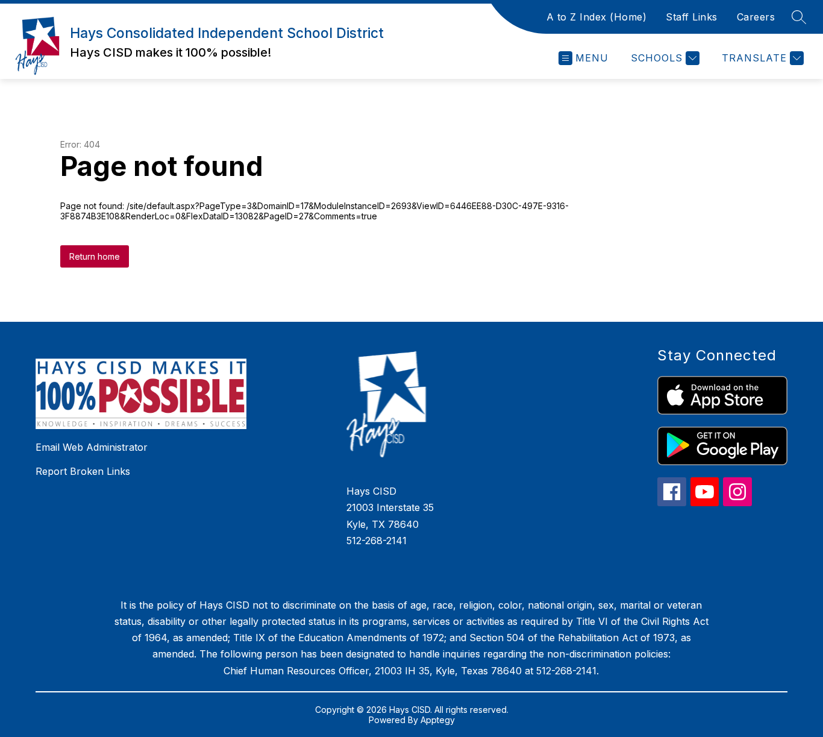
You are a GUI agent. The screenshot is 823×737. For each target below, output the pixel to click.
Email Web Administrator (92, 447)
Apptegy (438, 720)
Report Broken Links (83, 471)
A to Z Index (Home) (596, 17)
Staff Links (692, 17)
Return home (94, 256)
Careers (756, 17)
